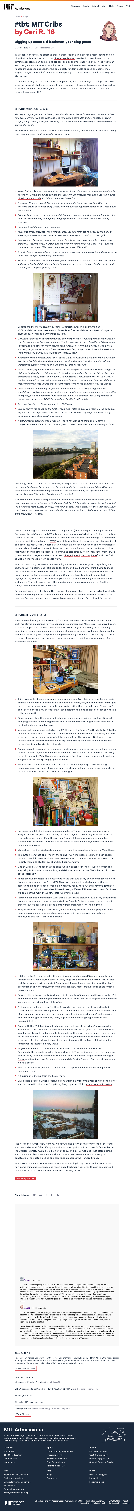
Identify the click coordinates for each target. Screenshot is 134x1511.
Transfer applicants (56, 1462)
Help (49, 1470)
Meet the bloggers (98, 1474)
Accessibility (85, 1503)
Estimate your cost (98, 1451)
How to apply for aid (99, 1458)
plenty (84, 555)
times (94, 555)
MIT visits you (10, 1485)
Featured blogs (96, 1482)
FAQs (49, 1474)
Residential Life (47, 47)
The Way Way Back (88, 737)
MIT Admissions (23, 1429)
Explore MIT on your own (16, 1474)
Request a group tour (14, 1489)
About (125, 1501)
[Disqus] (67, 1240)
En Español (114, 1503)
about (77, 555)
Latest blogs (95, 1478)
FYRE (53, 541)
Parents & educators (56, 1466)
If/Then (76, 1052)
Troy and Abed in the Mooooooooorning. (39, 404)
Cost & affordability (98, 1455)
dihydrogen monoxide (29, 198)
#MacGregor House (25, 1178)
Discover (8, 1447)
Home (17, 16)
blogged (68, 555)
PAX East (70, 909)
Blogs (25, 16)
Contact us (52, 1478)
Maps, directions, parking (16, 1492)
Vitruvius (36, 1075)
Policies (96, 1503)
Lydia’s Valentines (35, 866)
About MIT (9, 1451)
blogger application (64, 58)
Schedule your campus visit (17, 1482)
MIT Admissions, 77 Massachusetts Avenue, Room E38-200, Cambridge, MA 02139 (69, 1501)
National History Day (93, 376)
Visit (6, 1470)
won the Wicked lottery (82, 854)
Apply (50, 1447)
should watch (104, 1084)
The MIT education (13, 1455)
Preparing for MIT (55, 1455)
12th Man (97, 764)
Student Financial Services (102, 1462)
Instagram (126, 1503)
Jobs (104, 1503)
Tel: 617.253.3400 (112, 1501)
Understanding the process (60, 1451)
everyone (91, 1084)
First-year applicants (57, 1458)
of (89, 555)
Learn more (9, 1462)
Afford (92, 1447)
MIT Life (34, 47)
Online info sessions (13, 1478)
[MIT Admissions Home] (17, 6)
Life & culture (10, 1458)
